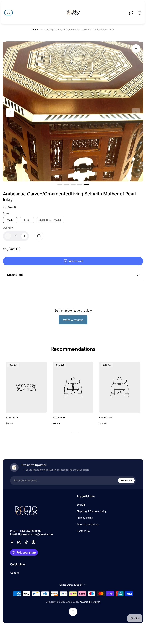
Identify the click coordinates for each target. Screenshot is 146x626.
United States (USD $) (70, 585)
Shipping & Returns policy (91, 511)
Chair (27, 220)
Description (15, 274)
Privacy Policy (85, 517)
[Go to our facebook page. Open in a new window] (12, 542)
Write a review (73, 320)
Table (10, 220)
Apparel (14, 572)
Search (81, 504)
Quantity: (8, 227)
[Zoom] (136, 48)
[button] (59, 184)
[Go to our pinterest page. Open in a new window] (33, 542)
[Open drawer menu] (8, 12)
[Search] (131, 13)
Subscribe (126, 480)
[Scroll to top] (73, 612)
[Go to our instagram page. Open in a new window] (19, 542)
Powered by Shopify (89, 601)
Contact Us (83, 530)
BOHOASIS (9, 206)
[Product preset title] (26, 387)
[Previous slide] (10, 112)
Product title (12, 417)
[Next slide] (136, 112)
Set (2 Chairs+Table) (50, 220)
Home (35, 29)
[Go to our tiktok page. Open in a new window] (26, 542)
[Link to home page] (26, 511)
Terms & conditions (88, 524)
